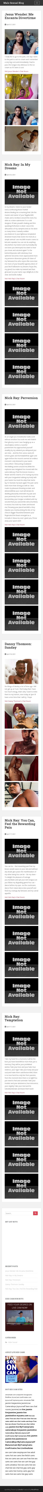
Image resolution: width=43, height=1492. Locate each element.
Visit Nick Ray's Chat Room (15, 278)
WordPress (35, 1490)
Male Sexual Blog (13, 2)
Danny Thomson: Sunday (18, 646)
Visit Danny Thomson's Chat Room (18, 701)
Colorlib (20, 1490)
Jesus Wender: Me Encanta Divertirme (20, 16)
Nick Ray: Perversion (21, 398)
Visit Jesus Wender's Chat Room (16, 71)
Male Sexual (12, 1342)
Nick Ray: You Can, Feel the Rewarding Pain (20, 823)
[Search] (35, 1213)
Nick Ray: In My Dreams (17, 166)
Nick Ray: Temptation (14, 1018)
